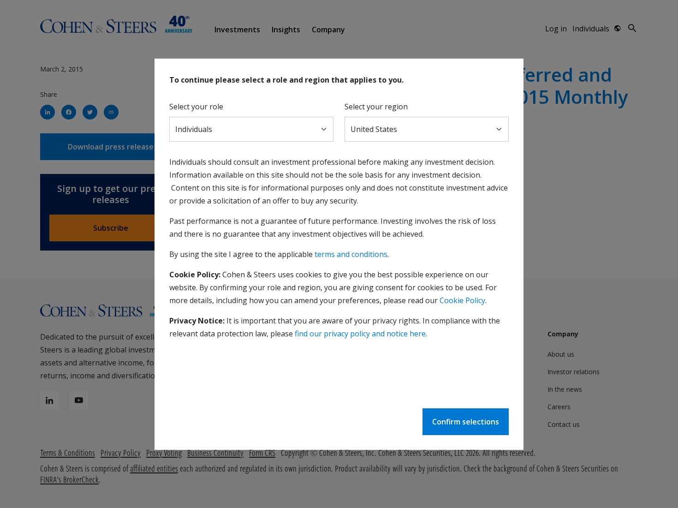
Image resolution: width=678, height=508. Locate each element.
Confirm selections (465, 422)
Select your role (196, 107)
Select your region (376, 107)
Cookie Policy (462, 300)
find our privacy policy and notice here (360, 334)
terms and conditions (351, 254)
